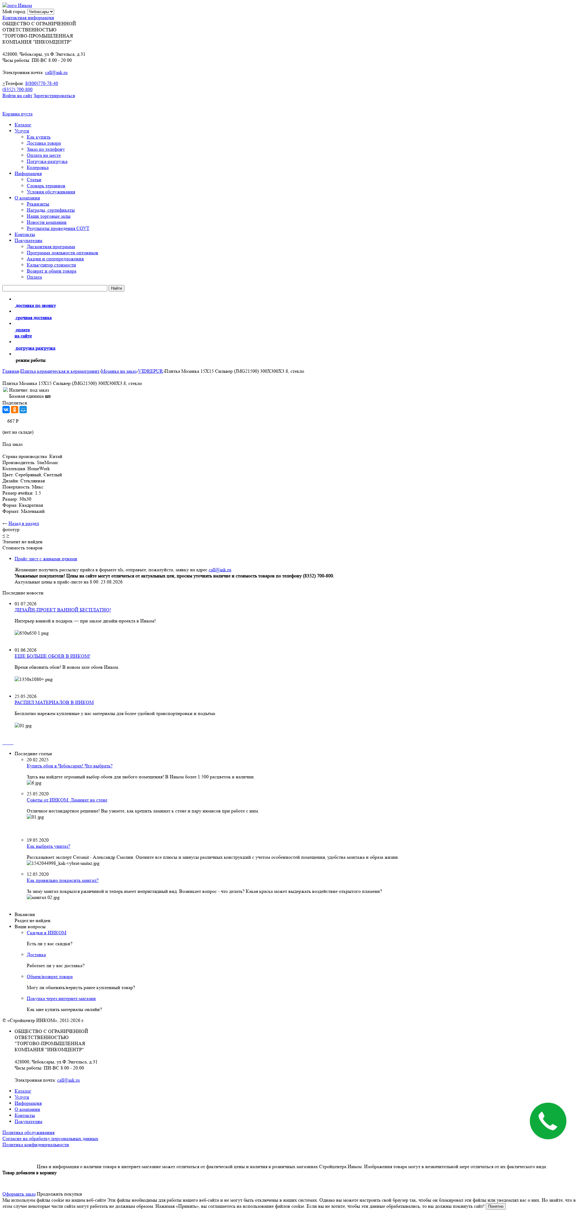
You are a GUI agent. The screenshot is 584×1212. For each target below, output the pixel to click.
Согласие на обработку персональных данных (50, 1138)
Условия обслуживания (51, 192)
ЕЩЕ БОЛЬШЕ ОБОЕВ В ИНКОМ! (52, 656)
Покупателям (28, 240)
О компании (27, 198)
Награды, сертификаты (51, 210)
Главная (10, 371)
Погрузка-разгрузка (47, 161)
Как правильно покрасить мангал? (63, 880)
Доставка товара (44, 143)
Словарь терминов (46, 185)
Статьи (34, 179)
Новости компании (47, 222)
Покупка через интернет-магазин (61, 998)
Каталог (23, 125)
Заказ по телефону (46, 149)
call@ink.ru (56, 72)
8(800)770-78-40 (41, 83)
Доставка (36, 954)
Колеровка (38, 167)
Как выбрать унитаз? (48, 846)
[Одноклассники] (14, 409)
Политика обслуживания (28, 1132)
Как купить (38, 137)
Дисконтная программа (51, 246)
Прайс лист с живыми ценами (46, 559)
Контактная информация (28, 17)
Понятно (495, 1206)
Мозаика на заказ (119, 371)
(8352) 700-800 (17, 89)
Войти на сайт (17, 95)
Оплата (34, 277)
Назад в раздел (24, 523)
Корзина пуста (17, 114)
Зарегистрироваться (54, 95)
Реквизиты (38, 204)
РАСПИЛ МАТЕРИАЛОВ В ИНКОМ (54, 702)
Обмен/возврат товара (50, 976)
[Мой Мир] (23, 409)
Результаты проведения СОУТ (58, 228)
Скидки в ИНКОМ (46, 932)
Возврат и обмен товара (51, 271)
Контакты (25, 234)
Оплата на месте (44, 155)
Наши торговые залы (49, 216)
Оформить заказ (19, 1194)
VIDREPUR (150, 371)
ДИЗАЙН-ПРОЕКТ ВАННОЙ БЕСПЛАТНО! (63, 610)
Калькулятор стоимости (51, 265)
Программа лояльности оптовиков (62, 252)
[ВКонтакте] (6, 409)
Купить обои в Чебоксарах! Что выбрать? (70, 766)
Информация (28, 173)
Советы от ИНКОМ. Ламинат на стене (67, 800)
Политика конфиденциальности (35, 1144)
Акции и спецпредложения (55, 259)
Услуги (22, 131)
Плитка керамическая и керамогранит (59, 371)
